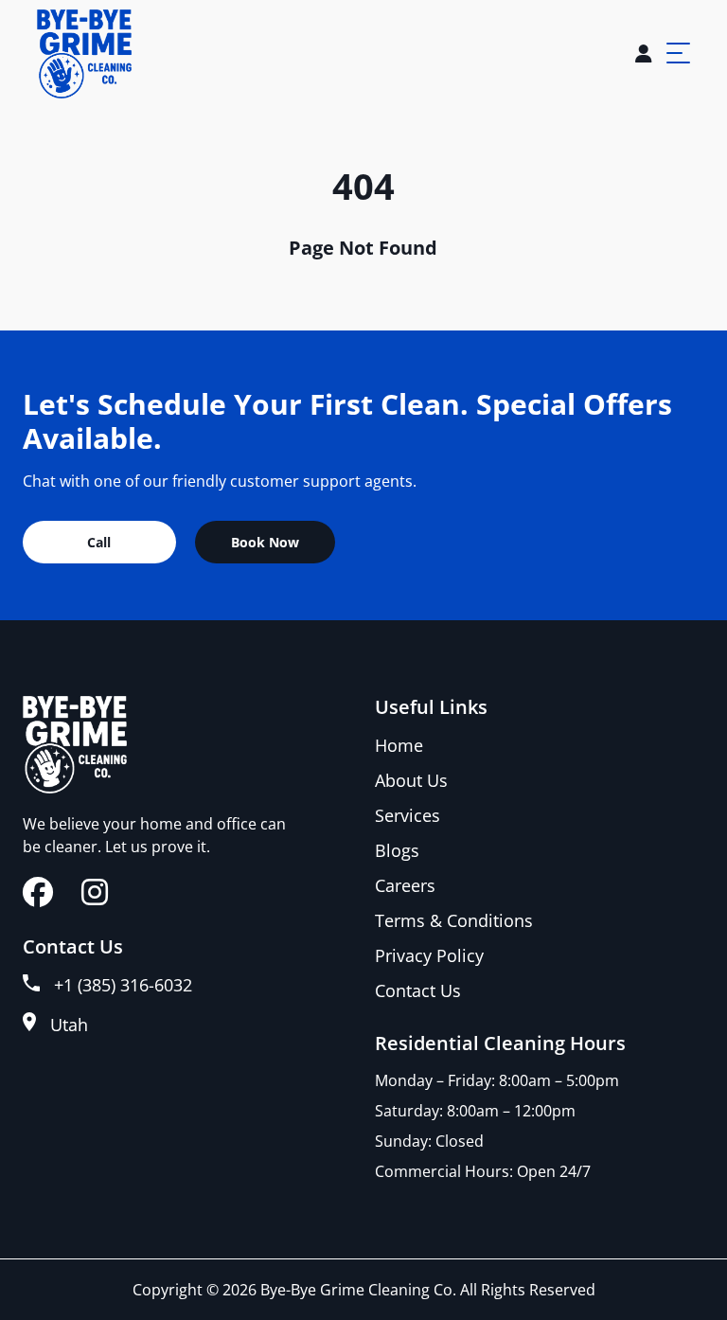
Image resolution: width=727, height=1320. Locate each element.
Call (99, 542)
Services (407, 815)
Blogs (397, 850)
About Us (411, 780)
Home (399, 745)
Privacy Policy (429, 955)
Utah (69, 1024)
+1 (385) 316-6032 (123, 984)
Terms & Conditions (454, 920)
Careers (405, 885)
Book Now (265, 542)
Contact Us (418, 990)
